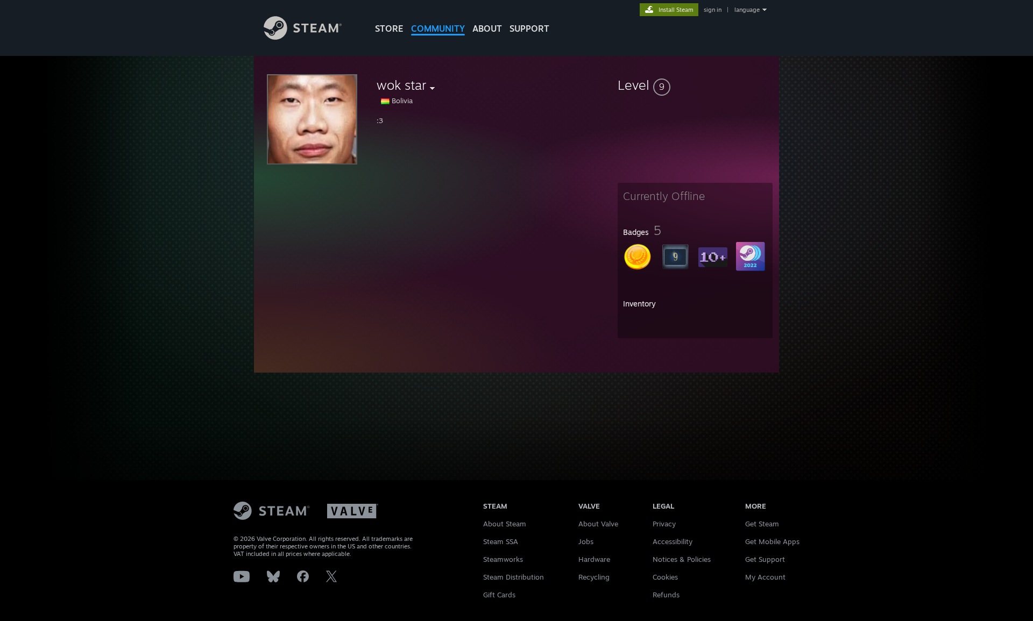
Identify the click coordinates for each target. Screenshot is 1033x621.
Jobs (585, 541)
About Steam (504, 523)
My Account (765, 577)
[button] (695, 85)
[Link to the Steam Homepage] (303, 36)
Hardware (594, 559)
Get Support (765, 559)
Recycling (594, 577)
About (487, 28)
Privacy (664, 523)
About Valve (598, 523)
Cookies (665, 577)
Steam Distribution (513, 577)
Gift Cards (499, 594)
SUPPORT (529, 28)
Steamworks (503, 559)
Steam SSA (500, 541)
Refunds (666, 594)
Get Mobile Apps (772, 541)
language (747, 9)
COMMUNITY (438, 28)
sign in (712, 9)
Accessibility (672, 541)
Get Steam (762, 523)
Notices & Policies (682, 559)
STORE (389, 28)
